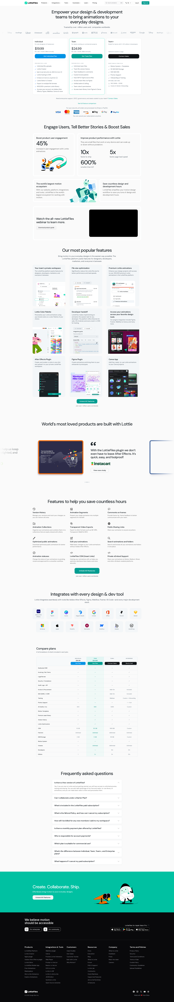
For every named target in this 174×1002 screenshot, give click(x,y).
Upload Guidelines (136, 968)
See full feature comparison (87, 103)
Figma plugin (29, 957)
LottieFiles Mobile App (32, 965)
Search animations (112, 3)
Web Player (49, 960)
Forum (90, 962)
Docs (89, 951)
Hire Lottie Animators (32, 974)
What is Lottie (92, 960)
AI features (91, 983)
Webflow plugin (51, 951)
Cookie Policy (134, 962)
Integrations (56, 3)
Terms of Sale (134, 960)
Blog (89, 957)
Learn (86, 3)
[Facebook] (134, 992)
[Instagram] (137, 992)
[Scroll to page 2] (87, 482)
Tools (66, 3)
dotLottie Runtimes (94, 980)
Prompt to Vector (52, 962)
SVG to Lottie (50, 968)
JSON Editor (50, 977)
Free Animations (30, 968)
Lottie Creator (29, 954)
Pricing (95, 3)
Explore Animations (31, 977)
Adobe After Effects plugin (33, 960)
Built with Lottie (72, 960)
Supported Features (94, 977)
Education (91, 954)
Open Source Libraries (53, 983)
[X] (141, 992)
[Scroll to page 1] (85, 482)
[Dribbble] (148, 992)
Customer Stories (72, 957)
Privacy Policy (134, 951)
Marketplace (29, 971)
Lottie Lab (91, 968)
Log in (137, 3)
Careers (111, 962)
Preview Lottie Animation (54, 957)
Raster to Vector (51, 965)
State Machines (93, 974)
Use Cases (70, 954)
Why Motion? (71, 962)
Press (110, 957)
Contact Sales (113, 98)
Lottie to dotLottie (52, 974)
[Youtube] (145, 992)
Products (44, 3)
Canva (48, 954)
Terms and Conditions (137, 957)
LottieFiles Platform (31, 951)
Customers (76, 3)
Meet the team (114, 960)
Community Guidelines (137, 965)
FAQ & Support (93, 965)
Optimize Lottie (51, 980)
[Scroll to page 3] (89, 482)
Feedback (112, 954)
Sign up (145, 3)
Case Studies (71, 951)
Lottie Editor (29, 962)
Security (132, 954)
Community (91, 971)
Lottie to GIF (50, 971)
